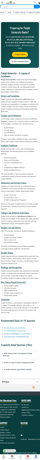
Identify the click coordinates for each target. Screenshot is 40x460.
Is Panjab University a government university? (18, 369)
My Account (25, 405)
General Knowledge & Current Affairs (17, 334)
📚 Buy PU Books (19, 54)
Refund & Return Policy (7, 435)
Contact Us (25, 407)
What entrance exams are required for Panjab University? (17, 354)
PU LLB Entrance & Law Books (15, 331)
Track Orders (4, 430)
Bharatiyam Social (34, 439)
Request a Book (5, 432)
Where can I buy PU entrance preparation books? (19, 362)
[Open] (2, 2)
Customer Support (27, 415)
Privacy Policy (25, 412)
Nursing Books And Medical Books (16, 337)
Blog (9, 12)
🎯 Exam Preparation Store (20, 61)
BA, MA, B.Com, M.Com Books (14, 328)
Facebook (24, 439)
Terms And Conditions (7, 443)
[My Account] (35, 2)
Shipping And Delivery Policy (30, 410)
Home (2, 12)
